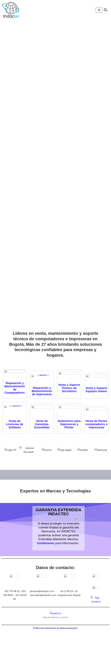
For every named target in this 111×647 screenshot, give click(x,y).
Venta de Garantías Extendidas (42, 424)
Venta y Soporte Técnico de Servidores (69, 388)
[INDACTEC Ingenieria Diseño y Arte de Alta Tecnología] (11, 10)
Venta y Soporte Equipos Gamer (96, 389)
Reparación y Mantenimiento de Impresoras (42, 391)
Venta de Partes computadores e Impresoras (96, 424)
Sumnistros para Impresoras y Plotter (69, 424)
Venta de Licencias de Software (14, 424)
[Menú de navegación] (99, 10)
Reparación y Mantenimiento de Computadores (14, 387)
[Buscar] (105, 10)
